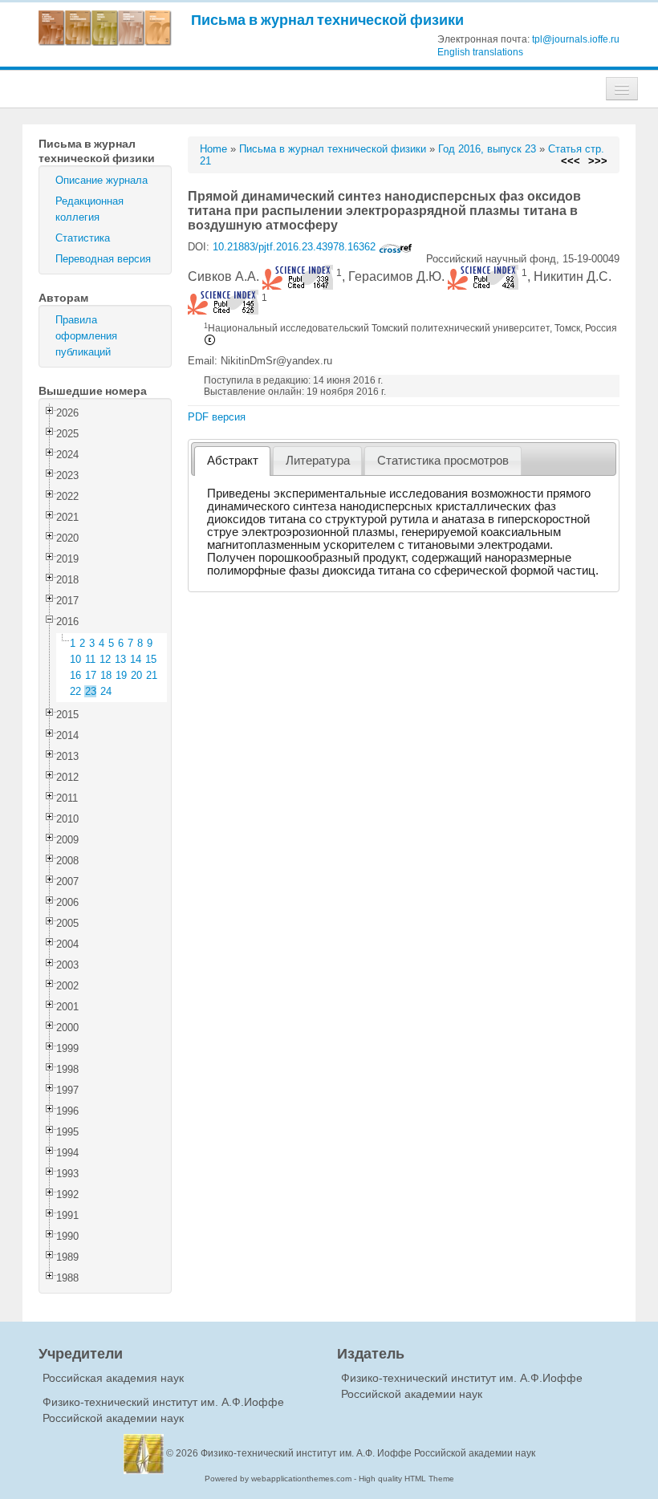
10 (75, 659)
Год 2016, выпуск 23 (487, 149)
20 (136, 675)
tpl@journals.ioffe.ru (575, 39)
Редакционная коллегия (89, 209)
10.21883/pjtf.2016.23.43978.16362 (296, 247)
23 (90, 691)
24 (106, 691)
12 (105, 659)
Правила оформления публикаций (86, 336)
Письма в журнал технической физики (327, 19)
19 (121, 675)
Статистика (82, 238)
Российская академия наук (113, 1377)
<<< (570, 161)
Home (213, 149)
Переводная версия (103, 259)
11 (90, 659)
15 (150, 659)
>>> (597, 161)
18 (106, 675)
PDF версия (217, 417)
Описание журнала (101, 180)
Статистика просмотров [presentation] (443, 460)
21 (151, 675)
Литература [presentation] (318, 460)
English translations (480, 52)
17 (90, 675)
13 (120, 659)
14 (135, 659)
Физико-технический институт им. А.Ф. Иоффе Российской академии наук (368, 1453)
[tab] (232, 461)
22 (75, 691)
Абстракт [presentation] (232, 460)
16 (75, 675)
